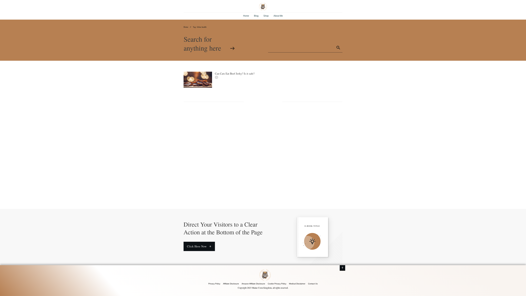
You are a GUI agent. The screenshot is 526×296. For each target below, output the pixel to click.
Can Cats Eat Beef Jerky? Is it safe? (235, 73)
